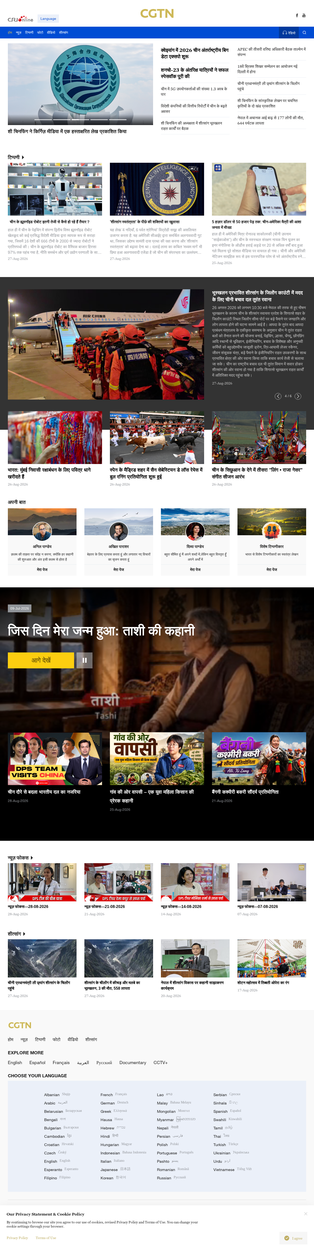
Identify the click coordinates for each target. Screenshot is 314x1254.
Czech (55, 1152)
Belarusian (63, 1111)
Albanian (57, 1094)
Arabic (55, 1103)
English (15, 1062)
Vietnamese (232, 1169)
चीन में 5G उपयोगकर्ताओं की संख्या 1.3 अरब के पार (194, 91)
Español (37, 1062)
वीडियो (73, 1039)
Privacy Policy (17, 1238)
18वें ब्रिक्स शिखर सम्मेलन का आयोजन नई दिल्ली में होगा (267, 69)
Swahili (227, 1119)
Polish (168, 1144)
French (114, 1094)
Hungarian (116, 1144)
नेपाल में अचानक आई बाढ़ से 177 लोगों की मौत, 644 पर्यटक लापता (270, 120)
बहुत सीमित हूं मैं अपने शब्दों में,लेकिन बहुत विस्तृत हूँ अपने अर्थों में (195, 556)
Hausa (112, 1119)
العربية (83, 1062)
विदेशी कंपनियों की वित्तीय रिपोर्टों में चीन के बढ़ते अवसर (194, 109)
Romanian (173, 1169)
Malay (174, 1103)
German (114, 1103)
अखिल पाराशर (119, 547)
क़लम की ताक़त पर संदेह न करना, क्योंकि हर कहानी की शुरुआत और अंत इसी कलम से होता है (42, 556)
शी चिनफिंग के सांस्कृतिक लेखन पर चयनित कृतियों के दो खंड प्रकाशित (267, 103)
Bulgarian (61, 1128)
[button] (43, 119)
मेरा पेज (42, 570)
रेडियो (291, 33)
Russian (171, 1177)
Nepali (167, 1128)
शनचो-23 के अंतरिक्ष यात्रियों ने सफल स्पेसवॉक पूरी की (194, 73)
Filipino (57, 1177)
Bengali (55, 1119)
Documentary (132, 1062)
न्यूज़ (24, 1039)
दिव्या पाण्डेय (195, 547)
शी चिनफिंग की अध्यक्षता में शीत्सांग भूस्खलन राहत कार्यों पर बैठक (191, 126)
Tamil (223, 1128)
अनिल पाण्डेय (42, 547)
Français (61, 1062)
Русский (104, 1062)
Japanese (116, 1169)
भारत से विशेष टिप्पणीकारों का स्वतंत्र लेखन (271, 554)
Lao (164, 1094)
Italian (112, 1161)
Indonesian (123, 1152)
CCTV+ (161, 1062)
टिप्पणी (40, 1039)
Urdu (221, 1161)
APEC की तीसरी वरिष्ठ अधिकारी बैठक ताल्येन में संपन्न (271, 52)
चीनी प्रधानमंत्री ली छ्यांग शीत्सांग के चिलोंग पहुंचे (268, 86)
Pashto (167, 1161)
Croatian (59, 1144)
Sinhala (225, 1103)
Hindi (109, 1136)
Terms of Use (46, 1238)
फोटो (56, 1039)
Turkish (225, 1144)
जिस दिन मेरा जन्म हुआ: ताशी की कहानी (101, 630)
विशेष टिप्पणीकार (272, 547)
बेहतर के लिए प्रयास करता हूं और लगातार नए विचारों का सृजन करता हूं (118, 556)
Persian (170, 1136)
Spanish (227, 1111)
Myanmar (176, 1119)
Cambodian (57, 1136)
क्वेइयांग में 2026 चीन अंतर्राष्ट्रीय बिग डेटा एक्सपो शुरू (194, 53)
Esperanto (61, 1169)
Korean (113, 1177)
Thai (221, 1136)
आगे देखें (41, 660)
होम (10, 1039)
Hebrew (113, 1128)
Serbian (226, 1094)
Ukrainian (231, 1152)
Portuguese (175, 1152)
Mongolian (173, 1111)
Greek (114, 1111)
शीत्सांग (91, 1039)
